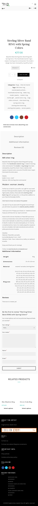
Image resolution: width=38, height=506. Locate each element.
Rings (17, 85)
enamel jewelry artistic (18, 90)
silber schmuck (13, 100)
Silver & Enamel (25, 85)
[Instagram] (21, 117)
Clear (34, 67)
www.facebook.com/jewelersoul (18, 249)
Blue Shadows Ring (8, 402)
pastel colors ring (20, 98)
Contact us (4, 441)
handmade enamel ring (15, 92)
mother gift (10, 98)
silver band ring (24, 100)
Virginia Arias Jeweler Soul (9, 425)
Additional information (19, 142)
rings (28, 98)
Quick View (16, 388)
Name (4, 350)
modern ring (24, 95)
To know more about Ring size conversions (14, 444)
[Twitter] (16, 117)
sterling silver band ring (19, 105)
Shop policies (5, 454)
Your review (6, 332)
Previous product (30, 8)
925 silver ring (20, 87)
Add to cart (23, 74)
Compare (20, 79)
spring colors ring (18, 103)
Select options (8, 408)
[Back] (3, 8)
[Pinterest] (26, 117)
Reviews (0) (19, 147)
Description (19, 136)
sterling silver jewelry (14, 108)
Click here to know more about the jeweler (14, 201)
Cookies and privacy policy (9, 457)
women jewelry (26, 108)
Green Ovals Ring (26, 402)
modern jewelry (14, 95)
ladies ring (26, 92)
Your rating (6, 325)
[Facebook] (12, 117)
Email (4, 358)
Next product (34, 8)
